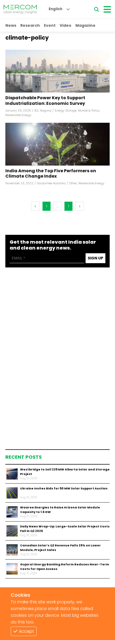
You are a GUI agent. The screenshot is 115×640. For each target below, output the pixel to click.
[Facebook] (57, 71)
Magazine (85, 25)
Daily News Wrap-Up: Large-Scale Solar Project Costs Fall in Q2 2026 (65, 528)
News (10, 25)
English (55, 9)
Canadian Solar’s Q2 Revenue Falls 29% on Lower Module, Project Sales (60, 547)
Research (30, 25)
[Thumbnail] (12, 474)
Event (50, 25)
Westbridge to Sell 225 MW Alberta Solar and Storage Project (65, 471)
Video (65, 25)
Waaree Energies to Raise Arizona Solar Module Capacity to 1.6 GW (60, 509)
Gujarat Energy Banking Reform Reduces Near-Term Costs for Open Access (64, 566)
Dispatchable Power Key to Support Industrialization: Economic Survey (45, 100)
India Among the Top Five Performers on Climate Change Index (50, 173)
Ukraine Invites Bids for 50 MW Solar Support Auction (64, 488)
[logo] (20, 9)
